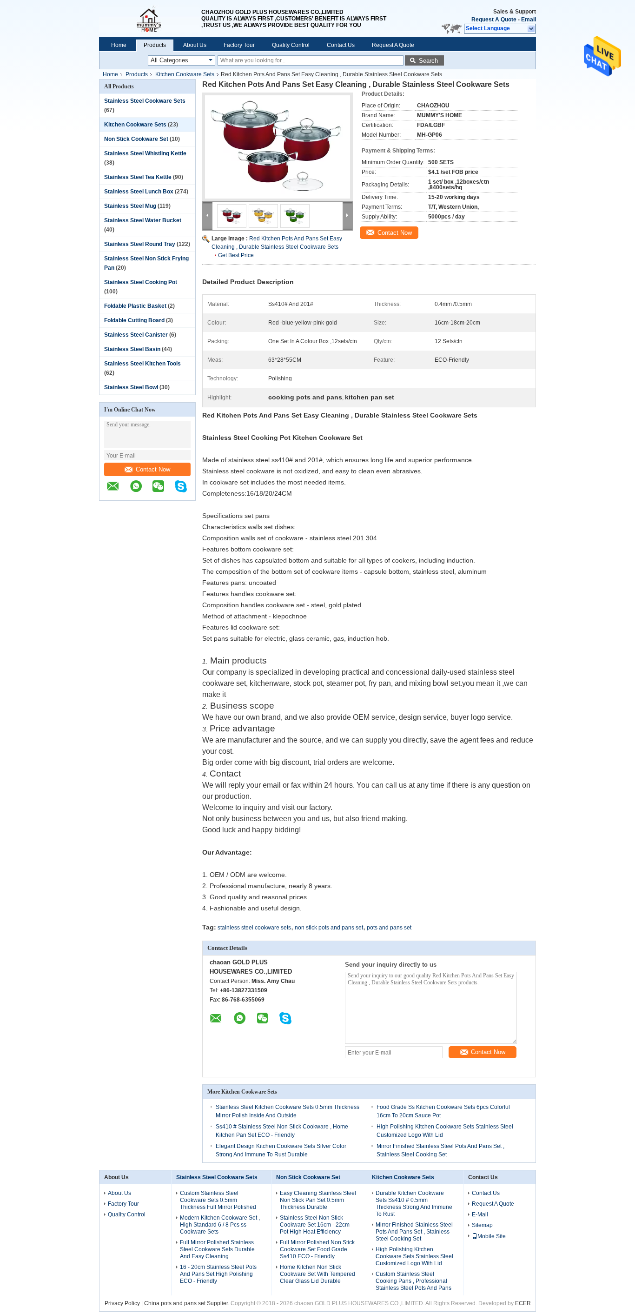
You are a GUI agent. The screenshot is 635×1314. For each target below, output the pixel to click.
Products (155, 45)
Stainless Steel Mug (130, 206)
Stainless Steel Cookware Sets (144, 101)
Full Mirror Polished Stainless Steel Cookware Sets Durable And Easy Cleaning (217, 1249)
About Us (194, 45)
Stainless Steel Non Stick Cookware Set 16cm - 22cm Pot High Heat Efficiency (315, 1224)
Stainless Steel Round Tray (139, 244)
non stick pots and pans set (329, 927)
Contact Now (153, 469)
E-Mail (480, 1214)
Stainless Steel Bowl (131, 387)
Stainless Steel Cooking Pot (140, 282)
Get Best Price (236, 255)
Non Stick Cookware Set (136, 139)
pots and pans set (389, 927)
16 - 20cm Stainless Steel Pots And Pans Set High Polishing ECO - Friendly (218, 1274)
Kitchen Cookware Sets (184, 74)
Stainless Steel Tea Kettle (138, 177)
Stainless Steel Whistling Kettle (145, 153)
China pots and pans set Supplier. (187, 1303)
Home (118, 45)
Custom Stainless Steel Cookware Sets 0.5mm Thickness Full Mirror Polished (218, 1200)
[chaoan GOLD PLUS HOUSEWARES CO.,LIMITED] (150, 18)
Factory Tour (239, 45)
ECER (523, 1303)
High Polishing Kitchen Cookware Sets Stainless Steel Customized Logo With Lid (414, 1256)
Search (428, 60)
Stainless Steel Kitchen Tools (142, 363)
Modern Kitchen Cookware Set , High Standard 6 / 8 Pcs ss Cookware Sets (220, 1224)
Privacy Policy (122, 1303)
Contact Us (341, 45)
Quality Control (291, 45)
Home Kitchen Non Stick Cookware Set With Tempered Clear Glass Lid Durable (317, 1274)
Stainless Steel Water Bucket (142, 220)
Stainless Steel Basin (132, 349)
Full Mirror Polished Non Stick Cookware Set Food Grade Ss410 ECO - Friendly (317, 1249)
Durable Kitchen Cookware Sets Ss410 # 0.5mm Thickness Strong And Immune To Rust (414, 1203)
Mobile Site (491, 1236)
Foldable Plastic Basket (135, 306)
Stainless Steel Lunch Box (138, 191)
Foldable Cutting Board (134, 320)
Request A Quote (493, 19)
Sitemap (482, 1225)
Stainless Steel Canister (136, 335)
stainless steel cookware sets (254, 927)
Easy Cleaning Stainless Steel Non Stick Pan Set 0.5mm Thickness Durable (318, 1200)
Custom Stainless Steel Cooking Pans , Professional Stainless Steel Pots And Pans (413, 1281)
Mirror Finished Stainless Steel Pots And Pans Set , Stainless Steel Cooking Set (414, 1231)
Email (528, 19)
